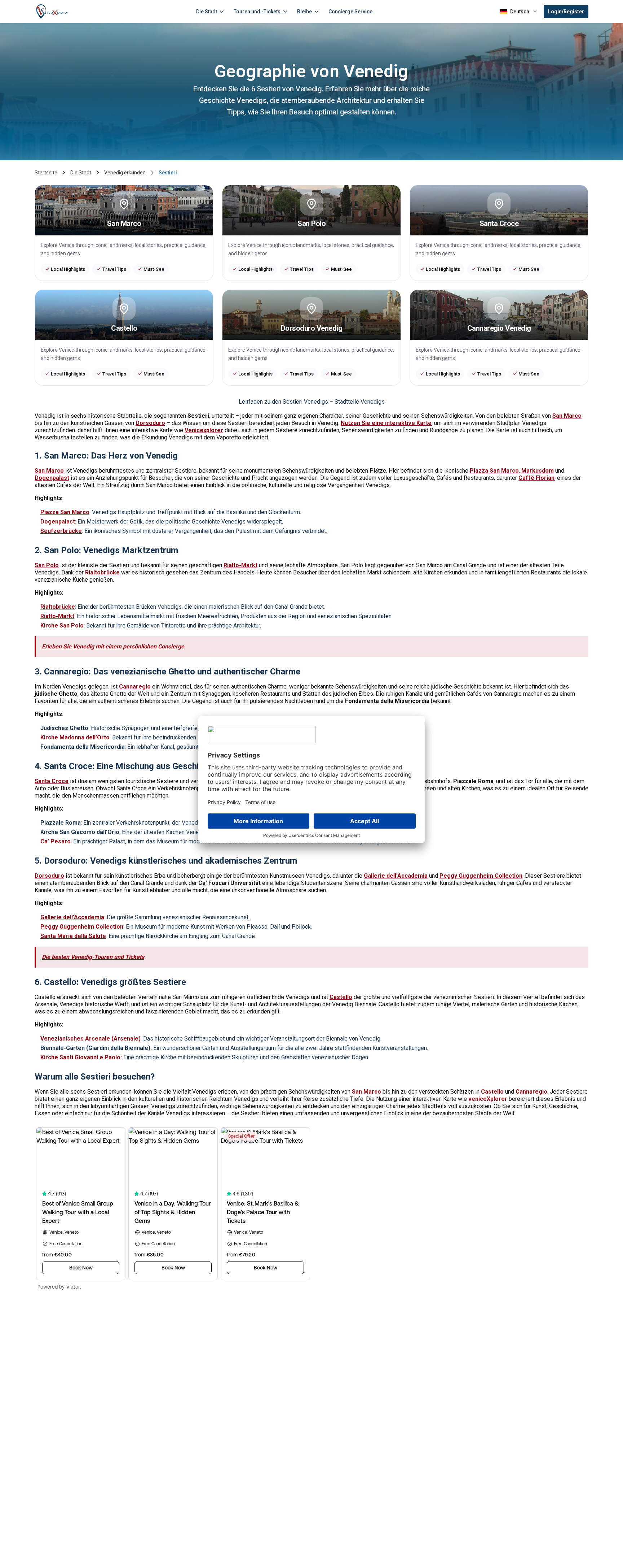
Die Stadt (206, 11)
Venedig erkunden (125, 172)
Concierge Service (350, 11)
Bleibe (304, 11)
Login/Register (566, 11)
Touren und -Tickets (257, 11)
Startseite (46, 172)
